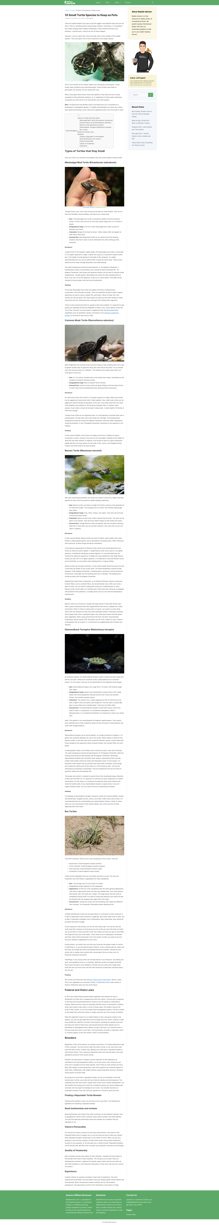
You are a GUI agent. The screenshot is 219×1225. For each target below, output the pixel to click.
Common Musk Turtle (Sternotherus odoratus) (95, 123)
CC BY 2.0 (92, 207)
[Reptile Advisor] (69, 2)
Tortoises (128, 2)
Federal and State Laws (85, 132)
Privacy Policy (131, 1214)
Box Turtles (83, 130)
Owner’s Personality (86, 141)
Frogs (107, 2)
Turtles (72, 10)
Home (66, 10)
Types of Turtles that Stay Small (88, 118)
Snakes (117, 2)
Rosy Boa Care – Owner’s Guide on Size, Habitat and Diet (141, 136)
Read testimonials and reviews (90, 139)
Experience (83, 146)
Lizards (98, 2)
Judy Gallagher (86, 207)
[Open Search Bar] (152, 2)
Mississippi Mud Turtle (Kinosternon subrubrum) (96, 120)
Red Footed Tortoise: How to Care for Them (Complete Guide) (142, 114)
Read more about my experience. (141, 85)
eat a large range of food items (100, 980)
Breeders (80, 134)
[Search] (150, 95)
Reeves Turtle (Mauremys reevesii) (92, 125)
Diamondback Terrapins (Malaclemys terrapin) (95, 127)
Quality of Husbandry (87, 143)
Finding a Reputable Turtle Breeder (92, 136)
